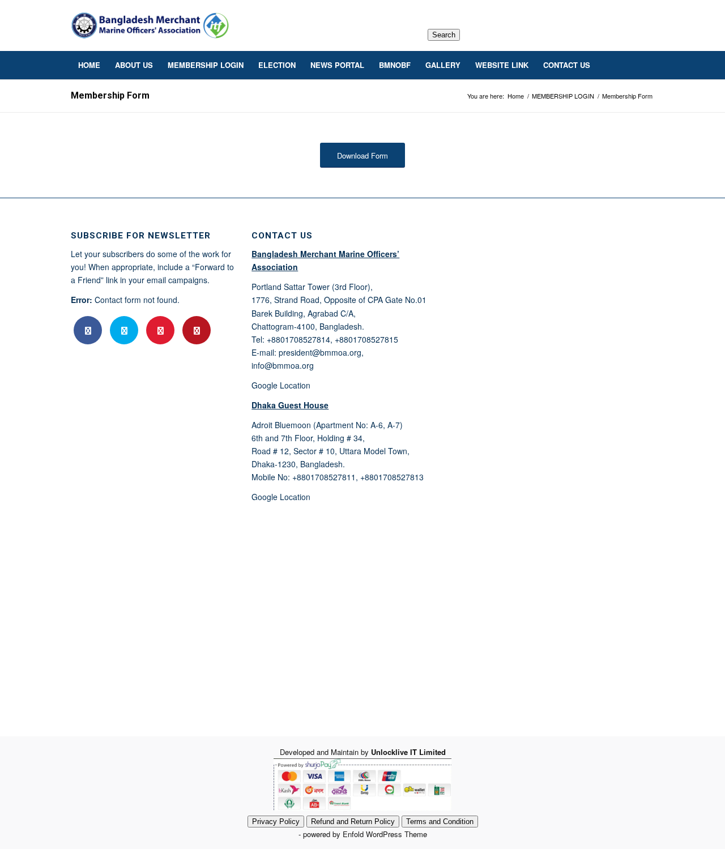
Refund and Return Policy (353, 821)
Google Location (280, 385)
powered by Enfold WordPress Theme (365, 834)
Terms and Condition (440, 821)
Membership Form (110, 95)
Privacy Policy (276, 821)
